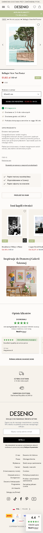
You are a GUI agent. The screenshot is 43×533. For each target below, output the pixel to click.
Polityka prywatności (31, 475)
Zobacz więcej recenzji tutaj (21, 359)
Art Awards (16, 488)
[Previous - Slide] (3, 45)
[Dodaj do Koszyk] (25, 240)
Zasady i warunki (29, 467)
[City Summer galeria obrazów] (21, 281)
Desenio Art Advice (30, 455)
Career (17, 467)
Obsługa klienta (29, 459)
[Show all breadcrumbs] (4, 19)
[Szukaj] (8, 7)
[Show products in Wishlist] (34, 7)
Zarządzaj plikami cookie (29, 485)
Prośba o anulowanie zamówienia (31, 480)
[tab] (7, 69)
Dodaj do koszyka (21, 102)
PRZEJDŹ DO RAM (21, 195)
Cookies (26, 471)
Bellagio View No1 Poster (32, 19)
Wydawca (16, 463)
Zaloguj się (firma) (13, 492)
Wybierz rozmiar (8, 90)
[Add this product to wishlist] (38, 24)
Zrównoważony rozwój (11, 471)
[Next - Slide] (40, 45)
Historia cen (6, 160)
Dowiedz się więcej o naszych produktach (21, 165)
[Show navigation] (3, 7)
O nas (18, 455)
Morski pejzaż (15, 19)
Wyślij (21, 440)
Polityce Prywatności (31, 447)
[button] (33, 522)
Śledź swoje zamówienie (32, 463)
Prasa (18, 459)
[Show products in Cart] (39, 7)
